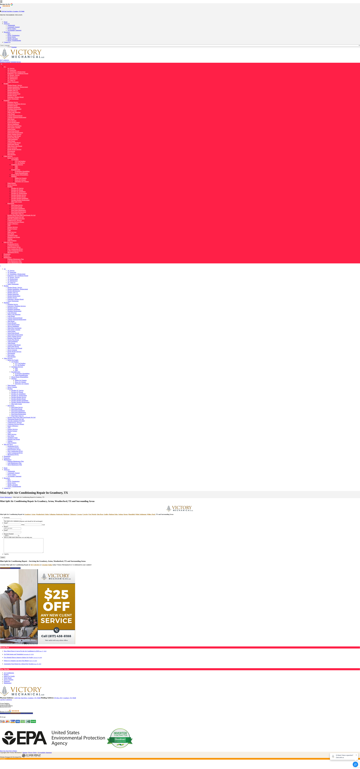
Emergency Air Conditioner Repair (18, 73)
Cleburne (73, 514)
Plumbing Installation (14, 107)
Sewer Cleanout (12, 148)
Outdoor (10, 239)
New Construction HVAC (15, 249)
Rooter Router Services (14, 149)
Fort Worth (92, 514)
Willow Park (151, 514)
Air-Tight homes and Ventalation (19, 654)
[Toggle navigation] (1, 19)
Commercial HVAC (13, 245)
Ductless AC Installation (18, 191)
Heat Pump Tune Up (17, 213)
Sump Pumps (11, 129)
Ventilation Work (13, 235)
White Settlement (140, 514)
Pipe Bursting (12, 154)
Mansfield (131, 514)
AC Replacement (13, 77)
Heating (6, 83)
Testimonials (11, 25)
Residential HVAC (13, 244)
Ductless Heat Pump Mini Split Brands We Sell (21, 215)
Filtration (14, 176)
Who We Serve (8, 242)
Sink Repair (11, 119)
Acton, (34, 514)
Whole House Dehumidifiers (19, 175)
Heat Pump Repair (16, 207)
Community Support (14, 27)
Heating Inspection (13, 92)
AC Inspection (12, 70)
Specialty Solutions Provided (16, 218)
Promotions (7, 254)
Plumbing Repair (13, 105)
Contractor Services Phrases (16, 222)
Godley (106, 514)
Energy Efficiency (13, 223)
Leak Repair (11, 114)
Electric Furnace (12, 229)
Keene (126, 514)
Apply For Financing (26, 713)
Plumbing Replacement (14, 109)
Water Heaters (12, 183)
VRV (9, 225)
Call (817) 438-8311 (6, 699)
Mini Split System (16, 202)
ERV (16, 166)
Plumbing (6, 100)
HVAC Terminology (14, 35)
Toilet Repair (11, 141)
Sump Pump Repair (13, 131)
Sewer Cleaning (12, 185)
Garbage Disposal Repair (15, 115)
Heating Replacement (14, 94)
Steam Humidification (21, 173)
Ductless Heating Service (18, 195)
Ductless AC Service (17, 188)
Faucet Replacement (14, 122)
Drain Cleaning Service (14, 134)
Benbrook (59, 514)
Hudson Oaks (113, 514)
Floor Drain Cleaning (14, 127)
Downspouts (11, 151)
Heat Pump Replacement (18, 212)
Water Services (12, 232)
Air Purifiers (15, 159)
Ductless (10, 186)
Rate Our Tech (4, 751)
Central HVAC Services (15, 220)
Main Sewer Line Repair (15, 146)
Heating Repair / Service (15, 85)
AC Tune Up (11, 80)
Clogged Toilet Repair (14, 142)
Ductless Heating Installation (19, 198)
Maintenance (7, 257)
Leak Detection (12, 110)
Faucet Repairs (12, 121)
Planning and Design (14, 237)
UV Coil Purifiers (20, 161)
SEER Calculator (13, 39)
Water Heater (8, 678)
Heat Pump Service (17, 205)
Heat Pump (11, 203)
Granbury (27, 514)
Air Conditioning (9, 673)
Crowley (85, 514)
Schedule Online (47, 565)
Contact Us (7, 42)
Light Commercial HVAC (15, 250)
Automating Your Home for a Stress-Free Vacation (22, 664)
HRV (16, 168)
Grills (9, 230)
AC (5, 67)
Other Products (12, 240)
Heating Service (12, 95)
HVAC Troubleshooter (14, 40)
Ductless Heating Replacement (20, 200)
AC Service (11, 68)
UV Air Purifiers (20, 163)
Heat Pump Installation (18, 208)
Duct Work (11, 234)
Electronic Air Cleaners (22, 181)
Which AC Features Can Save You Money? (20, 660)
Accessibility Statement (14, 30)
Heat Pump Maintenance (18, 210)
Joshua (120, 514)
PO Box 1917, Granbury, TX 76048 (65, 698)
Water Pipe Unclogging (14, 126)
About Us (7, 23)
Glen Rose (100, 514)
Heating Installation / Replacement (18, 87)
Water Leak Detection (14, 112)
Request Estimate (5, 62)
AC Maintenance (13, 78)
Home (5, 22)
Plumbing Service (13, 102)
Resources (7, 32)
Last (43, 524)
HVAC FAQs (12, 37)
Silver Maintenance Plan (15, 262)
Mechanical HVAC (13, 252)
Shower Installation (13, 124)
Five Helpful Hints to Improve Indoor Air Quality (23, 657)
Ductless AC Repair (17, 190)
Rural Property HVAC (14, 247)
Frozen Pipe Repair (13, 137)
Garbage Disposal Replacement (17, 117)
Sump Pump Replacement (15, 132)
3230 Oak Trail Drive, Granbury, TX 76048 (12, 11)
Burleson (66, 514)
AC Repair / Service (14, 75)
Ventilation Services (17, 164)
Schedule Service (16, 62)
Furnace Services (13, 227)
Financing (7, 256)
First (22, 524)
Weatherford (40, 514)
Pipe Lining (11, 153)
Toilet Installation (13, 139)
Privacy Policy (12, 28)
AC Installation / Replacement (16, 72)
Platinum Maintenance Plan (16, 259)
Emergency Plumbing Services (17, 104)
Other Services (8, 156)
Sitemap (24, 752)
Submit (3, 557)
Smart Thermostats (13, 82)
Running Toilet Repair (14, 136)
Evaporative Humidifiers (22, 171)
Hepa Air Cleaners (20, 180)
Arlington (52, 514)
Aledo (47, 514)
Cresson (79, 514)
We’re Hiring (13, 751)
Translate (14, 47)
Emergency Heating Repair (16, 97)
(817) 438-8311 (4, 60)
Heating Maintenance (14, 88)
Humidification (15, 169)
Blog (9, 34)
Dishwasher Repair (13, 144)
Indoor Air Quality (13, 158)
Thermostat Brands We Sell (16, 217)
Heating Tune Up (13, 90)
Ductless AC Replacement (19, 193)
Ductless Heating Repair (18, 196)
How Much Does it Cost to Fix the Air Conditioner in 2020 (25, 651)
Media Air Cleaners (21, 178)
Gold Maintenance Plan (14, 261)
